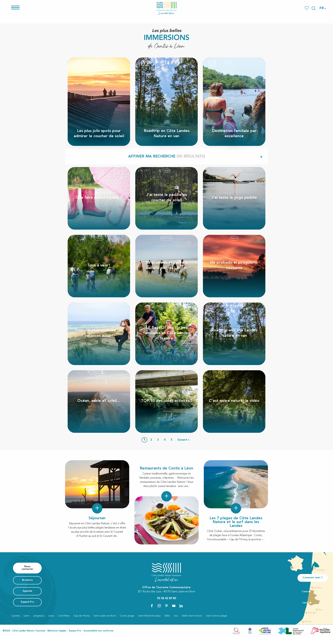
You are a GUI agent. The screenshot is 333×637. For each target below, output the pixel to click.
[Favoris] (307, 8)
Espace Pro (75, 631)
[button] (313, 8)
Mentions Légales (57, 631)
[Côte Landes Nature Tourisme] (166, 8)
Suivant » (183, 440)
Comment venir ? (313, 577)
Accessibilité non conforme (98, 631)
